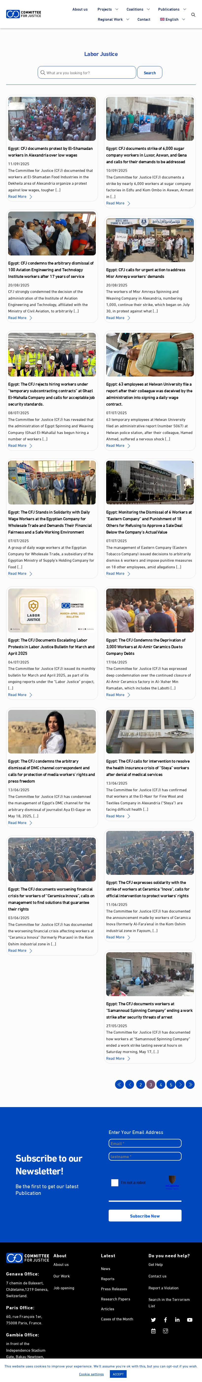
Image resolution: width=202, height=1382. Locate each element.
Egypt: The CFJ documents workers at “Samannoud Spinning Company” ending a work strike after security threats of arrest (149, 1010)
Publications (169, 8)
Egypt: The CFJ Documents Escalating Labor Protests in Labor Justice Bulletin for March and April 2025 (51, 646)
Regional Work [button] (110, 18)
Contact (143, 18)
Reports (108, 1278)
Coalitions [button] (135, 8)
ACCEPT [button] (118, 1374)
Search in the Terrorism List (169, 1302)
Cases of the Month (117, 1318)
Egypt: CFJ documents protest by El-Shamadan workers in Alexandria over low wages (50, 151)
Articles (107, 1308)
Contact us (158, 1275)
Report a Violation (164, 1287)
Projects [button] (105, 8)
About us (80, 8)
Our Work (61, 1275)
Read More (17, 195)
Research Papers (115, 1298)
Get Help (156, 1264)
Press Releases (114, 1288)
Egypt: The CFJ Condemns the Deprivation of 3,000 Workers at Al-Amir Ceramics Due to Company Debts (145, 646)
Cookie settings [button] (91, 1373)
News (105, 1268)
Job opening (63, 1287)
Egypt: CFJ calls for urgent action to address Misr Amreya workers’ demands (145, 272)
